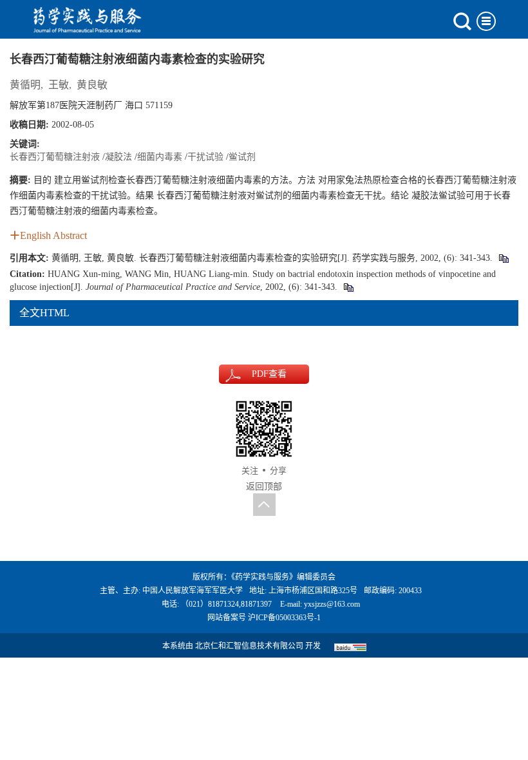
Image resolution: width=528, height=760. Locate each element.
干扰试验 (205, 157)
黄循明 (25, 84)
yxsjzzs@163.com (332, 604)
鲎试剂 (242, 157)
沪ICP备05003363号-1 (284, 617)
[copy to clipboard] (348, 287)
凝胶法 (118, 157)
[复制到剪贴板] (503, 258)
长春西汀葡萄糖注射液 (55, 157)
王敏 (58, 84)
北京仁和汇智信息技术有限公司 (249, 646)
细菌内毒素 (159, 157)
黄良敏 (92, 84)
